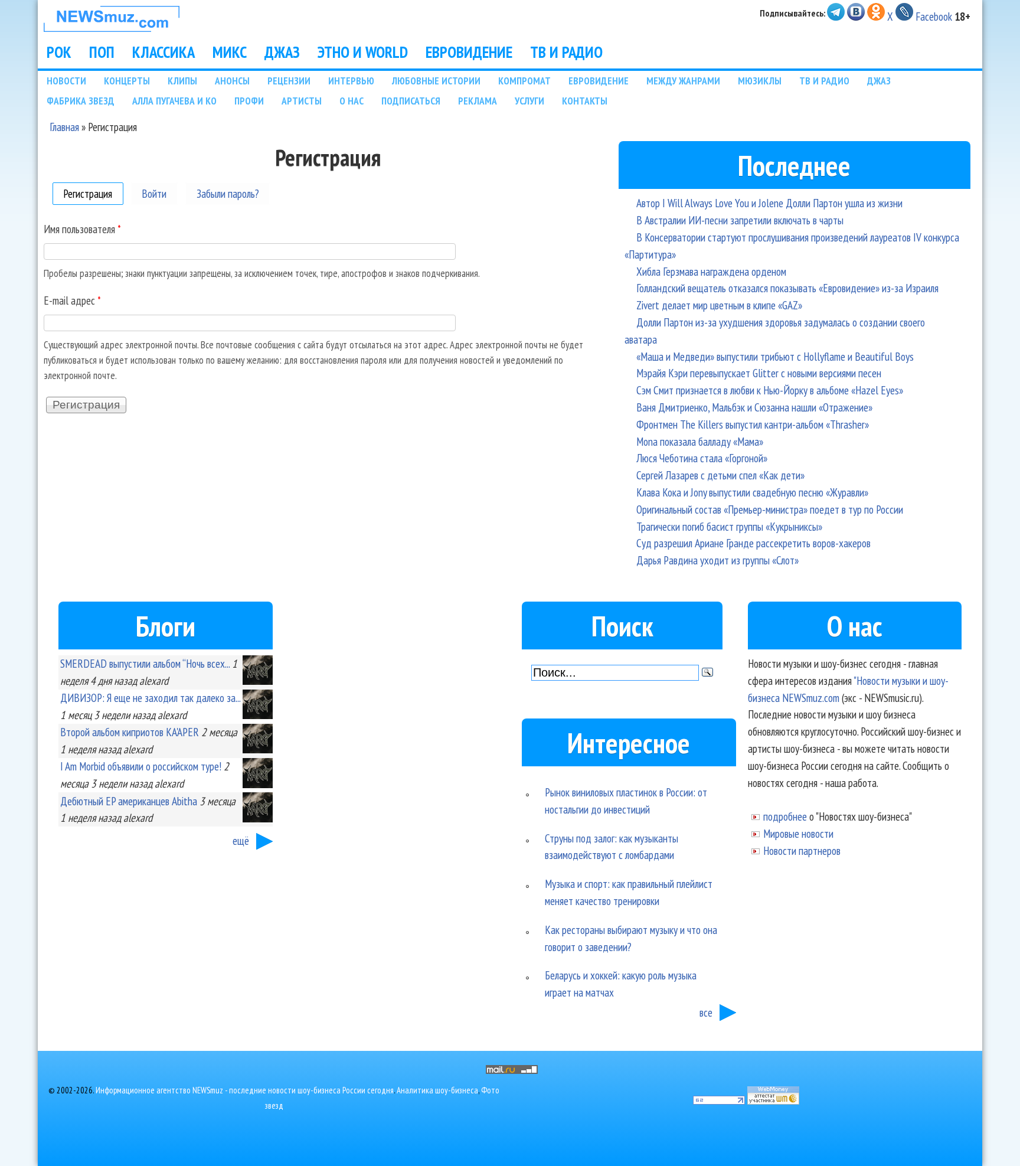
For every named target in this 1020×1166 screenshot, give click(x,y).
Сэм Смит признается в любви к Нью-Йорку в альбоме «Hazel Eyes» (769, 390)
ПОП (102, 52)
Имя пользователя (82, 228)
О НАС (351, 100)
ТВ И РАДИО (566, 52)
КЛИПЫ (182, 80)
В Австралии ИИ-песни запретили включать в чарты (740, 220)
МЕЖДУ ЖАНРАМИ (683, 80)
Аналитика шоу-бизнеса (437, 1090)
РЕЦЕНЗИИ (288, 80)
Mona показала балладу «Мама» (699, 441)
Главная (64, 126)
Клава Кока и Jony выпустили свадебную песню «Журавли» (752, 492)
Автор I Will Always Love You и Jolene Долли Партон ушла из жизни (769, 202)
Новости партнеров (802, 850)
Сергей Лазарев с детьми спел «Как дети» (720, 475)
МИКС (229, 52)
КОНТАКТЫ (584, 100)
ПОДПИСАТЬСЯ (410, 100)
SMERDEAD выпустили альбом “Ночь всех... (145, 663)
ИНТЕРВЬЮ (351, 80)
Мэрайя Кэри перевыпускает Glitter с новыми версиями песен (758, 372)
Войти (154, 193)
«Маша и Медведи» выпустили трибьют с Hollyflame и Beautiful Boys (775, 356)
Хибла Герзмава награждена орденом (711, 271)
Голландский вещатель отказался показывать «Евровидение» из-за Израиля (787, 287)
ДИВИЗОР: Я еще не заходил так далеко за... (150, 697)
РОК (59, 52)
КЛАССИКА (163, 52)
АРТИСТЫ (302, 100)
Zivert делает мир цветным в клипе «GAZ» (719, 305)
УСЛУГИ (529, 100)
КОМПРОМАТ (524, 80)
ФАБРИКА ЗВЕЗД (81, 100)
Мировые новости (798, 833)
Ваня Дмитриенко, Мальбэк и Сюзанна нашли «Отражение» (754, 407)
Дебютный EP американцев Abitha (128, 800)
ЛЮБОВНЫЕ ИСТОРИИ (436, 80)
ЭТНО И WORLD (363, 52)
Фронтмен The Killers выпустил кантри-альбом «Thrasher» (752, 424)
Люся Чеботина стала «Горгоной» (701, 457)
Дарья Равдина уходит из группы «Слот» (717, 560)
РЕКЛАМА (477, 100)
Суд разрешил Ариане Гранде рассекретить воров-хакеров (753, 542)
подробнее (785, 816)
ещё (241, 840)
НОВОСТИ (66, 80)
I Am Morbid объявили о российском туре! (140, 766)
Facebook (934, 16)
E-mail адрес (72, 300)
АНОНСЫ (232, 80)
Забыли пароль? (228, 193)
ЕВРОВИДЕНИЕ (469, 52)
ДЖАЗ (282, 52)
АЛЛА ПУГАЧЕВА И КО (174, 100)
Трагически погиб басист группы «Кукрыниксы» (729, 526)
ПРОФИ (249, 100)
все (705, 1012)
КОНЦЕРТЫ (127, 80)
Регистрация (93, 193)
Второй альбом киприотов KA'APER (129, 731)
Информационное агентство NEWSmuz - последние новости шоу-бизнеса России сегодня (245, 1090)
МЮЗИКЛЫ (760, 80)
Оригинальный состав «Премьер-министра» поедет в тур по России (769, 509)
